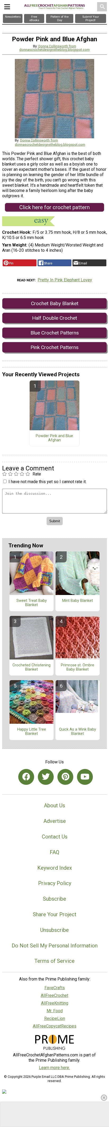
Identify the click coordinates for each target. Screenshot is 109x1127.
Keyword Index (54, 868)
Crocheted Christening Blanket (31, 667)
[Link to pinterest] (65, 777)
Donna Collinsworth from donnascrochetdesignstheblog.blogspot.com (54, 48)
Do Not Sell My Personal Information (55, 945)
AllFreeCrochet (54, 995)
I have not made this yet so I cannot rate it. (47, 481)
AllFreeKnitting (54, 1003)
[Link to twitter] (46, 777)
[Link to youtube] (85, 777)
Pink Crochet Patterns (54, 347)
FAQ (54, 852)
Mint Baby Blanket (77, 601)
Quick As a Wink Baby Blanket (77, 731)
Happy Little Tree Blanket (31, 731)
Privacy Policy (54, 883)
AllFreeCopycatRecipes (54, 1026)
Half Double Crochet (54, 318)
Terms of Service (54, 961)
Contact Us (54, 836)
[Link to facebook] (26, 777)
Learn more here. (54, 1067)
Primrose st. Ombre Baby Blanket (77, 667)
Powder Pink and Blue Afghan (54, 438)
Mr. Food (55, 1010)
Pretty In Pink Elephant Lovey (65, 279)
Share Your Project (54, 914)
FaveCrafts (54, 987)
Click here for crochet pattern (54, 207)
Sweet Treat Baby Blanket (31, 603)
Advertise (54, 821)
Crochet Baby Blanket (54, 303)
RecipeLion (54, 1018)
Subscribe (54, 899)
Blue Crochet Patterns (54, 333)
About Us (54, 805)
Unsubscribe (54, 930)
